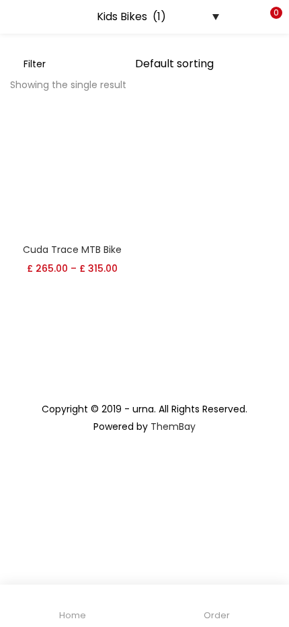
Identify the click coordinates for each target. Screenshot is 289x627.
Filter (35, 64)
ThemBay (173, 426)
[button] (269, 17)
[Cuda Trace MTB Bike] (72, 172)
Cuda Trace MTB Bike (72, 250)
